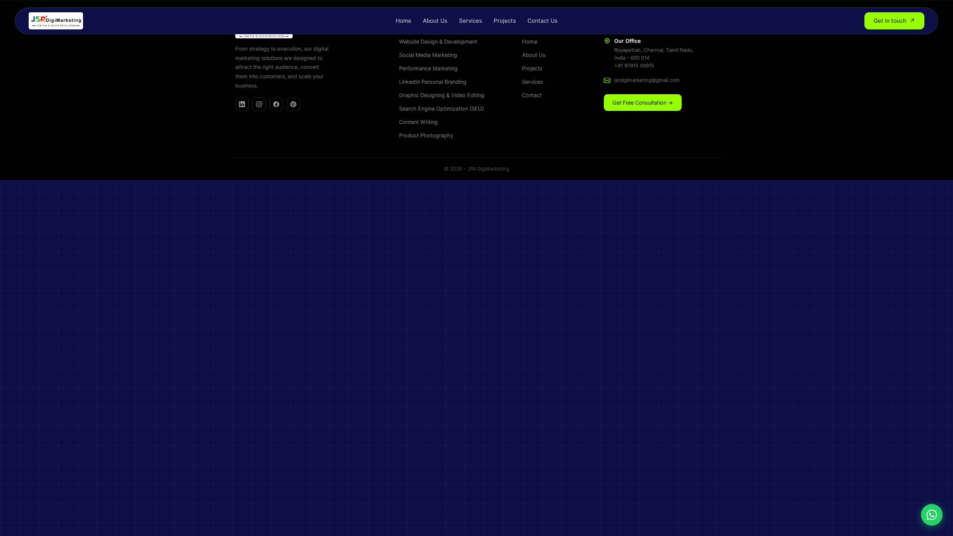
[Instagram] (259, 104)
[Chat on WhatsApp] (932, 515)
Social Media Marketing (428, 55)
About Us (435, 20)
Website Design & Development (438, 41)
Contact (532, 95)
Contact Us (543, 20)
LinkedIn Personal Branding (432, 82)
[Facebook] (276, 104)
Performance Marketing (428, 68)
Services (470, 20)
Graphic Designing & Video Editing (441, 95)
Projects (505, 20)
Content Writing (418, 122)
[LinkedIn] (242, 104)
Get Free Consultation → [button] (642, 102)
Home (403, 20)
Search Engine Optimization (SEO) (441, 108)
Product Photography (426, 135)
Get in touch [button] (894, 21)
